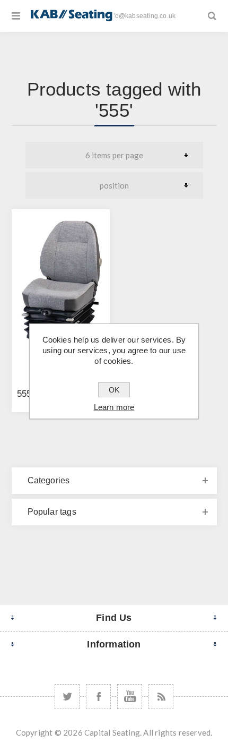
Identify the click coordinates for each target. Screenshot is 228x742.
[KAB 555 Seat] (61, 283)
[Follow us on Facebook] (98, 696)
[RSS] (160, 696)
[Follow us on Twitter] (67, 696)
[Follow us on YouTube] (129, 696)
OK (114, 390)
